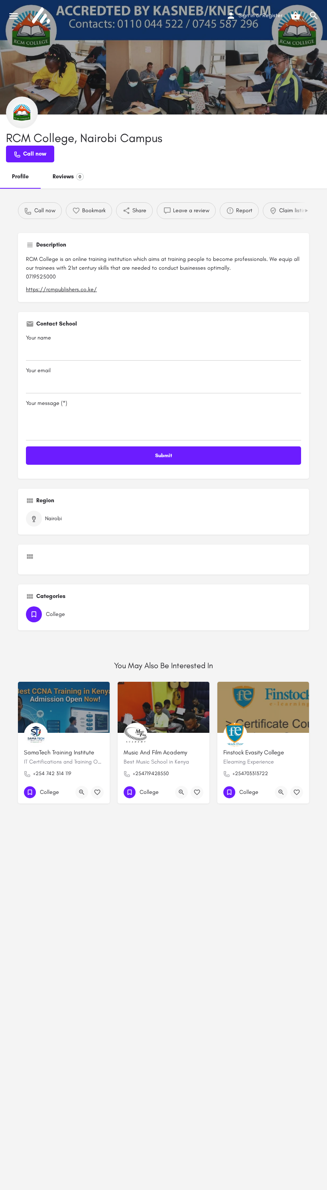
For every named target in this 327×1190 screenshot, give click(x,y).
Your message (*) (46, 403)
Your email (38, 370)
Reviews (67, 176)
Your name (38, 337)
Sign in (246, 15)
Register (272, 15)
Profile (20, 176)
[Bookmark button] (97, 792)
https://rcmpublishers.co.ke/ (61, 289)
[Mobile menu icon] (13, 16)
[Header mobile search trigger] (314, 15)
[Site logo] (42, 16)
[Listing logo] (22, 112)
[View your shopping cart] (295, 15)
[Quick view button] (81, 792)
